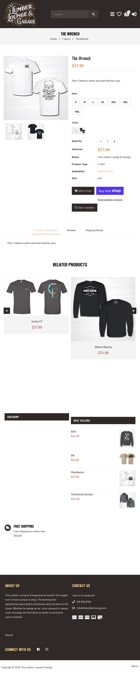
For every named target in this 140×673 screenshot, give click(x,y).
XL (102, 102)
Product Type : (80, 164)
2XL (113, 102)
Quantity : (77, 140)
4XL (77, 111)
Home (53, 38)
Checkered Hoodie (82, 494)
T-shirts (66, 38)
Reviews (71, 230)
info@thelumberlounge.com (91, 607)
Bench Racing (103, 347)
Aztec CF (36, 321)
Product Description (46, 230)
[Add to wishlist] (65, 280)
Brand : (76, 156)
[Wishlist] (119, 14)
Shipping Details (94, 230)
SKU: (74, 178)
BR (73, 455)
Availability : (79, 171)
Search (9, 634)
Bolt (73, 431)
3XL (125, 102)
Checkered (77, 472)
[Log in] (134, 14)
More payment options (110, 199)
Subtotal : (77, 149)
